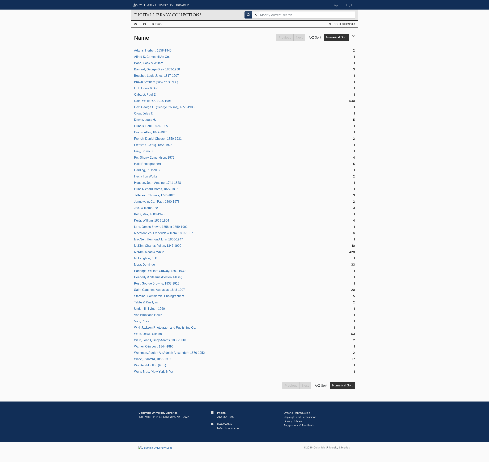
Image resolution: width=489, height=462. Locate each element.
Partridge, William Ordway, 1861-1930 (159, 271)
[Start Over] (255, 15)
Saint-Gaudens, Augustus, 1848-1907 (159, 289)
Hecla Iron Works (145, 176)
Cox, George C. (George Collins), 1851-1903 (164, 107)
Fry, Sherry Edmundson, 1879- (154, 157)
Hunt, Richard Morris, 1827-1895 (156, 189)
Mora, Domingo (144, 264)
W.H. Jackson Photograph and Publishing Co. (165, 327)
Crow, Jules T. (143, 113)
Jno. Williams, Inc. (146, 208)
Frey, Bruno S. (143, 151)
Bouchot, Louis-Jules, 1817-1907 (156, 75)
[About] (144, 24)
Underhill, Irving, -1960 (149, 308)
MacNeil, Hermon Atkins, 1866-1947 (158, 239)
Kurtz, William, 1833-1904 (151, 220)
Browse (158, 24)
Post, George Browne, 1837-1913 (156, 283)
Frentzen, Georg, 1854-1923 (153, 145)
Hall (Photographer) (147, 163)
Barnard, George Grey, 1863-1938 (157, 69)
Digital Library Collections (168, 15)
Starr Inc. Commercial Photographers (159, 296)
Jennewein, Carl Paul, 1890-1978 (157, 201)
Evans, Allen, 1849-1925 (150, 132)
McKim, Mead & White (149, 252)
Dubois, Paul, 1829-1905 (151, 126)
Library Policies (293, 421)
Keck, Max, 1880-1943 (149, 214)
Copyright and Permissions (300, 416)
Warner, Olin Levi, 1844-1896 (153, 346)
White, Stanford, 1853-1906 (152, 359)
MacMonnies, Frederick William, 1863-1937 (163, 233)
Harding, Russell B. (147, 170)
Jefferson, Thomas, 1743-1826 (154, 195)
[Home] (135, 24)
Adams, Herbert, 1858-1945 (153, 50)
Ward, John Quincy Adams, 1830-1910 (160, 340)
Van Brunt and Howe (148, 315)
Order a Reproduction (297, 412)
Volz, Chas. (142, 321)
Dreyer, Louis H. (145, 119)
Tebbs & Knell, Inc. (146, 302)
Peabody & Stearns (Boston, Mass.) (158, 277)
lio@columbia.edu (228, 428)
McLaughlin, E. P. (146, 258)
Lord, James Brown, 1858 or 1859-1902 (161, 226)
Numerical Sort (336, 37)
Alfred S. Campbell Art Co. (152, 56)
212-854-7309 (225, 416)
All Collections (340, 24)
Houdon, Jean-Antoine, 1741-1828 (157, 182)
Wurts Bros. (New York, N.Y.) (153, 371)
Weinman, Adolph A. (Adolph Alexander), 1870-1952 (169, 352)
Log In (349, 5)
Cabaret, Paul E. (145, 94)
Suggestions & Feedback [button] (299, 425)
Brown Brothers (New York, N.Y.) (156, 82)
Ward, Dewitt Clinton (148, 333)
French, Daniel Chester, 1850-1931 (158, 138)
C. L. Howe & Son (146, 88)
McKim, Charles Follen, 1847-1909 (157, 245)
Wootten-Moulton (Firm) (150, 365)
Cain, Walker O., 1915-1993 (153, 100)
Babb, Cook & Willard (148, 63)
